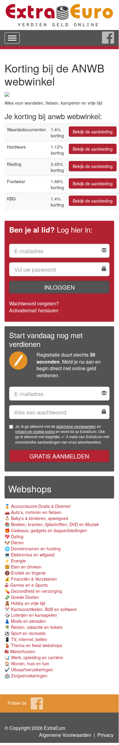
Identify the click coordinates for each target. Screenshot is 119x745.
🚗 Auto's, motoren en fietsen (33, 512)
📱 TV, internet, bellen (26, 639)
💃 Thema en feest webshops (33, 645)
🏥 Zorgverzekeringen (26, 676)
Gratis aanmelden (59, 456)
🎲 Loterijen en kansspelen (31, 615)
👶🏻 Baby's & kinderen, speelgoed (36, 518)
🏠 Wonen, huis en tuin (27, 663)
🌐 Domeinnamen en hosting (33, 548)
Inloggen (59, 287)
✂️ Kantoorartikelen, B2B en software (41, 609)
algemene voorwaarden (76, 426)
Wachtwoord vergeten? (34, 303)
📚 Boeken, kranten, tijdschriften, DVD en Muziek (52, 524)
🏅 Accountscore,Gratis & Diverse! (38, 506)
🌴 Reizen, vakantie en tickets (33, 627)
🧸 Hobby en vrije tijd (25, 603)
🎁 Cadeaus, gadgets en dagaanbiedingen (46, 530)
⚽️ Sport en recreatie (25, 633)
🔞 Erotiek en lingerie (25, 573)
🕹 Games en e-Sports (26, 585)
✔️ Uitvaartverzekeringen (29, 669)
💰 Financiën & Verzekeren (31, 579)
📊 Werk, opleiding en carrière (34, 657)
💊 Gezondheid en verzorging (33, 591)
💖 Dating (14, 536)
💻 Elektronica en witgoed (29, 555)
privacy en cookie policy (35, 431)
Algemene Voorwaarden (65, 734)
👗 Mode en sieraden (25, 621)
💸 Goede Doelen (22, 597)
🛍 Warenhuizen (20, 651)
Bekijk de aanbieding (93, 132)
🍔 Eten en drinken (23, 567)
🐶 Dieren (14, 542)
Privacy (105, 734)
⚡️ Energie (15, 561)
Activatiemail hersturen (33, 310)
